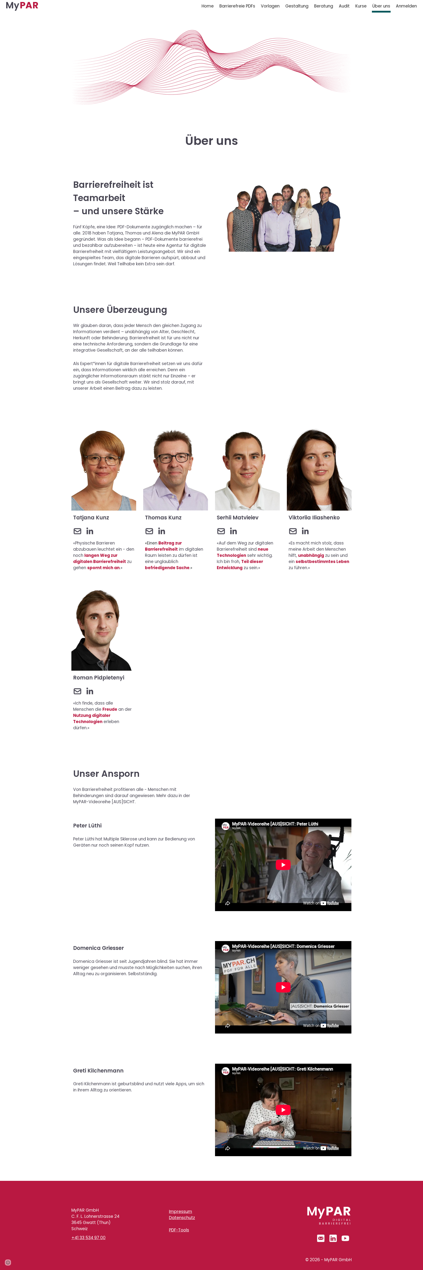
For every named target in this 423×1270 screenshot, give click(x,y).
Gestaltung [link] (296, 6)
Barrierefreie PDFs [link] (237, 6)
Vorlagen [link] (270, 6)
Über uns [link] (381, 6)
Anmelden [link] (406, 6)
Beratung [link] (323, 6)
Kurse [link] (361, 6)
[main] (211, 133)
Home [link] (208, 6)
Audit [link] (344, 6)
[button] (8, 1262)
